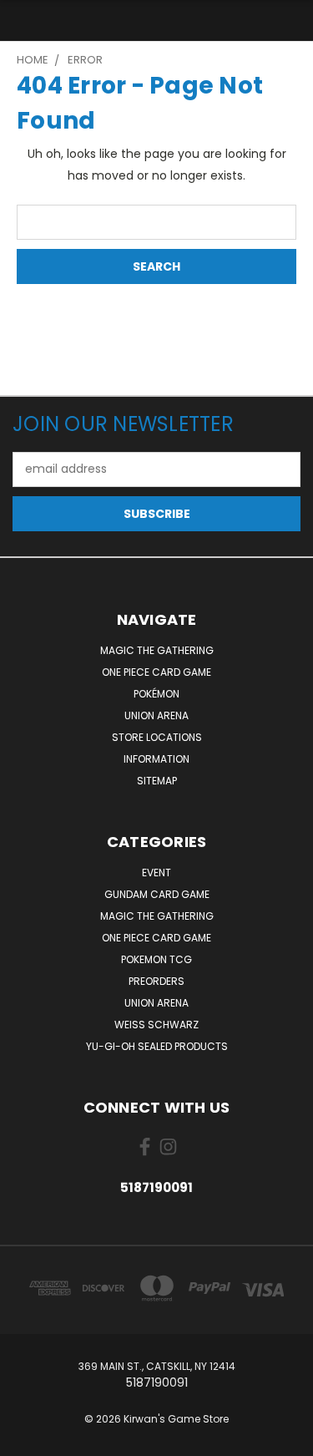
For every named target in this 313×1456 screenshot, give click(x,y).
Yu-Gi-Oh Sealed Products (157, 1046)
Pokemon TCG (156, 959)
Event (156, 872)
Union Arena (156, 715)
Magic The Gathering (157, 650)
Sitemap (157, 781)
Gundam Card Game (157, 894)
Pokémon (156, 694)
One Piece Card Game (156, 672)
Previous (26, 1439)
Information (156, 759)
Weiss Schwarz (156, 1024)
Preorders (156, 981)
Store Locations (157, 737)
